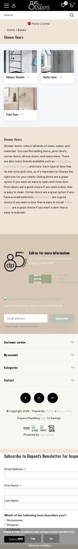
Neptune (9, 166)
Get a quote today (37, 279)
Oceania (22, 166)
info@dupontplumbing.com (66, 282)
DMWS (49, 411)
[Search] (72, 15)
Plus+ (60, 411)
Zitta (67, 161)
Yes (33, 538)
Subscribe (61, 318)
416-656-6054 (64, 277)
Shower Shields (15, 77)
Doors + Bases (16, 30)
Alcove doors (43, 197)
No (51, 538)
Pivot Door (12, 114)
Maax (59, 161)
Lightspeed (47, 435)
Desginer (13, 524)
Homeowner (15, 520)
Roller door (50, 77)
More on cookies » (40, 545)
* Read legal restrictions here (21, 326)
